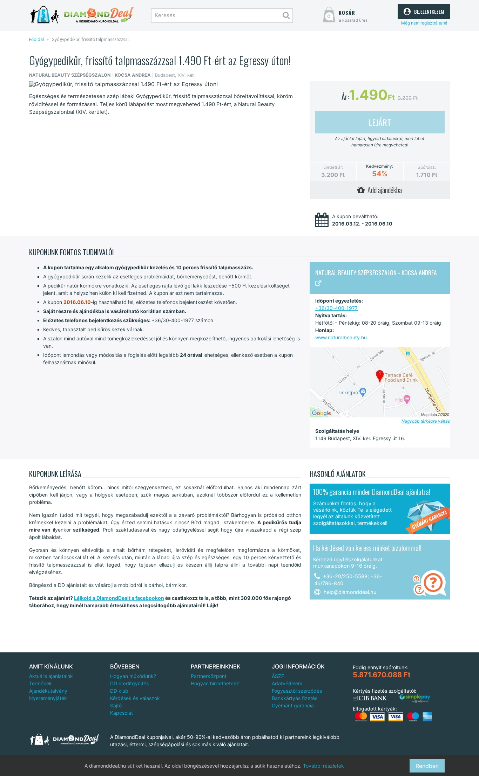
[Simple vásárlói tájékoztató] (415, 698)
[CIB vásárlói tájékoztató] (370, 698)
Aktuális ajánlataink (51, 676)
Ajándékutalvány (48, 691)
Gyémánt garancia (293, 705)
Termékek (40, 683)
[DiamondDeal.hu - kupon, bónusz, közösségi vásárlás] (81, 15)
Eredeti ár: (333, 167)
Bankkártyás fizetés (294, 698)
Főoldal (36, 39)
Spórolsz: (427, 167)
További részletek (323, 766)
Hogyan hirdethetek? (215, 683)
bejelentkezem (428, 10)
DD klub (119, 691)
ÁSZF (278, 676)
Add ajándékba (383, 190)
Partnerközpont (209, 676)
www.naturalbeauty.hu (341, 337)
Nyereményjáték (48, 698)
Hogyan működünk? (133, 676)
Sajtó (116, 705)
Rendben (427, 765)
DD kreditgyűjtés (129, 683)
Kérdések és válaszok (135, 698)
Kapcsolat (121, 713)
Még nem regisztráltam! (424, 23)
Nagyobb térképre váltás (426, 421)
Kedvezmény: (379, 166)
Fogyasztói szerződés (297, 691)
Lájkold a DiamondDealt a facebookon (119, 598)
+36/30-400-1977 (336, 308)
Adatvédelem (287, 683)
